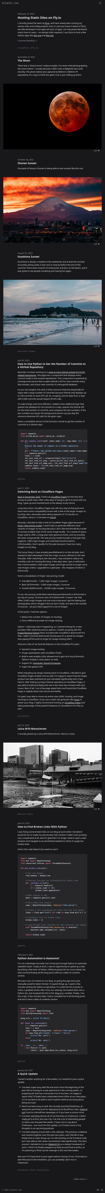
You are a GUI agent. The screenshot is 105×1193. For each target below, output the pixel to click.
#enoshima (22, 351)
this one (37, 35)
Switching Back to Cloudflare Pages (40, 491)
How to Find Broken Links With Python (42, 826)
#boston (21, 814)
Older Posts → (80, 1179)
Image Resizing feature (28, 632)
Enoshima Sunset (28, 256)
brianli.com (16, 1190)
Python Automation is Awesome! (38, 958)
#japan (32, 351)
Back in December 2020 (29, 496)
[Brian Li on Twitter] (98, 1190)
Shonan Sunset (27, 163)
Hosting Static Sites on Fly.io (39, 17)
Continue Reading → (27, 40)
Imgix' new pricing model (30, 525)
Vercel (53, 517)
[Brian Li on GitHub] (102, 1190)
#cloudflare (24, 48)
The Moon (24, 60)
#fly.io (34, 48)
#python (21, 479)
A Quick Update (28, 1073)
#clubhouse (23, 1170)
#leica (29, 814)
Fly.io (47, 23)
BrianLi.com (10, 3)
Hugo (76, 699)
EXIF (97, 150)
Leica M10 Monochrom (32, 728)
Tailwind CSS (54, 1144)
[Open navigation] (100, 3)
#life (32, 1170)
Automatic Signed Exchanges (47, 663)
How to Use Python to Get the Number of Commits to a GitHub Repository (52, 365)
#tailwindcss (42, 1170)
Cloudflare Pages (59, 496)
